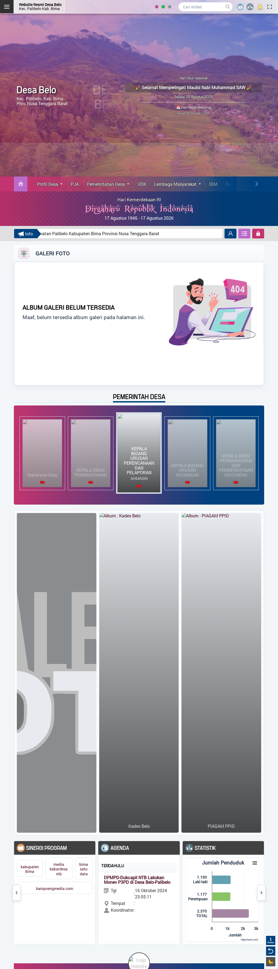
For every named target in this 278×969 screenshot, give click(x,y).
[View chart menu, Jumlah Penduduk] (254, 863)
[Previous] (16, 893)
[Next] (257, 184)
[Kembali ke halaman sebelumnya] (270, 951)
